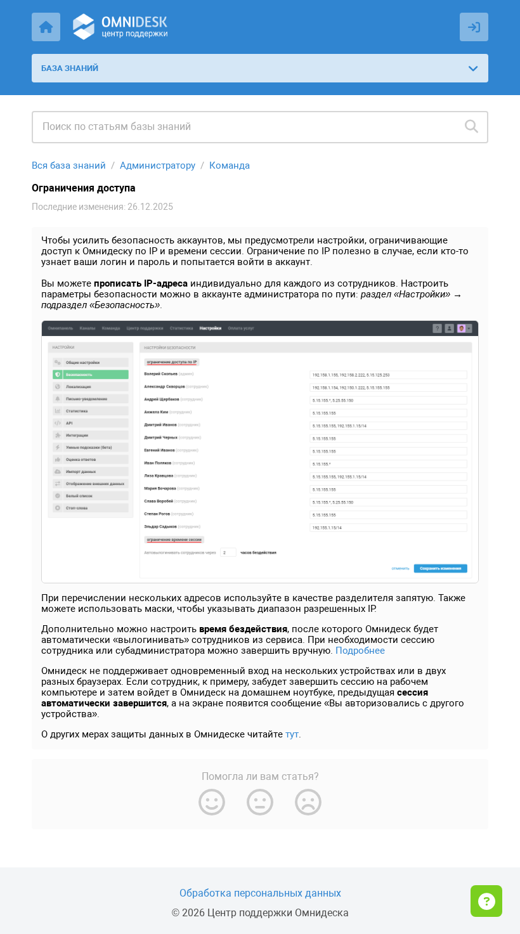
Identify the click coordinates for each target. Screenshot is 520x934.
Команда (229, 165)
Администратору (157, 165)
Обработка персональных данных (260, 893)
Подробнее (360, 650)
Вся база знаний (69, 165)
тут (292, 734)
